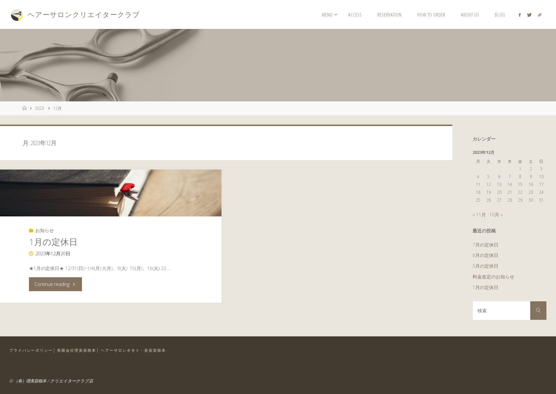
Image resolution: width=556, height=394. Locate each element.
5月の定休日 (485, 266)
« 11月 (479, 214)
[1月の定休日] (111, 192)
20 (499, 192)
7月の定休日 (485, 245)
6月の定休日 (485, 255)
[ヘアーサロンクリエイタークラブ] (17, 14)
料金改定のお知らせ (493, 276)
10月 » (496, 214)
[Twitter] (529, 15)
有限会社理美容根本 (76, 350)
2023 (39, 108)
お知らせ (44, 230)
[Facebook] (519, 15)
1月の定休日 (53, 242)
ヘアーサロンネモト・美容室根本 (133, 350)
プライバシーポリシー (31, 350)
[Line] (540, 15)
